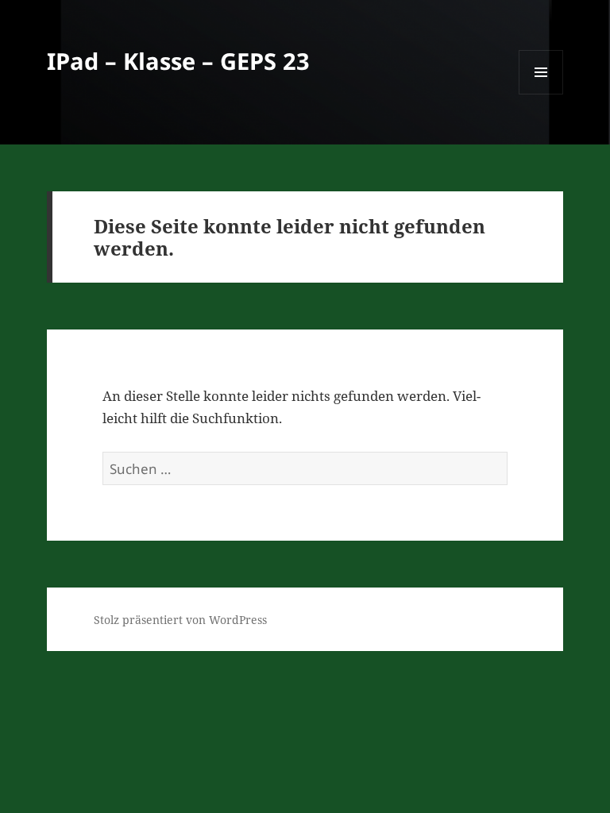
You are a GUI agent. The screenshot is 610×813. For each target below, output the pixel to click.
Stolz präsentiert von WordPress (180, 619)
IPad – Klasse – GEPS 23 (178, 60)
